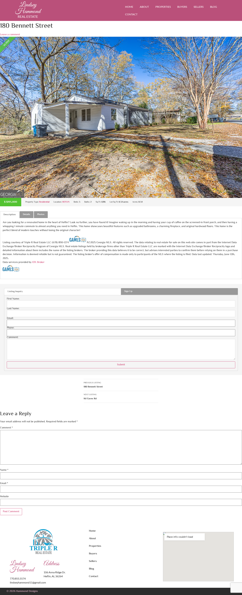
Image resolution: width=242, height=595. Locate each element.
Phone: (10, 328)
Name (4, 470)
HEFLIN (65, 202)
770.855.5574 (18, 578)
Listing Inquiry (15, 291)
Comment (6, 428)
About (144, 6)
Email (4, 483)
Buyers (182, 6)
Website (4, 496)
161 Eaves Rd (90, 397)
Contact (131, 14)
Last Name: (13, 308)
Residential (44, 202)
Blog (213, 6)
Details (26, 214)
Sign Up (128, 291)
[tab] (9, 214)
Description (9, 214)
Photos (40, 214)
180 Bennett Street (93, 385)
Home (129, 6)
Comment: (12, 337)
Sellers (198, 6)
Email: (10, 318)
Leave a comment (10, 35)
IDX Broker (38, 262)
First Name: (13, 299)
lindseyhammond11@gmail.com (28, 582)
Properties (163, 6)
